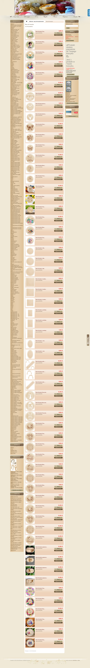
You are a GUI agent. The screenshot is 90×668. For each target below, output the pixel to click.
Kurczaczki (13, 301)
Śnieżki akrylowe (14, 360)
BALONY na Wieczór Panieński (16, 150)
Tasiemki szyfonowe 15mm (15, 423)
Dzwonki (12, 63)
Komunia (12, 28)
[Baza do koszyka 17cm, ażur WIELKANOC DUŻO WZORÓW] (30, 416)
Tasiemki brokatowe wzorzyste (16, 227)
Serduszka (12, 274)
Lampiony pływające (14, 141)
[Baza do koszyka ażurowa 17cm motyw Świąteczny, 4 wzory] (30, 117)
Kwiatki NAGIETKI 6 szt (15, 265)
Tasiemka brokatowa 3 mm (15, 214)
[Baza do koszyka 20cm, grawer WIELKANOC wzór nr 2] (30, 488)
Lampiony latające (14, 140)
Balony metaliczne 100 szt (15, 121)
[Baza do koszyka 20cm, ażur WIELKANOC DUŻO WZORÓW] (30, 405)
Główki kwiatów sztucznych (15, 46)
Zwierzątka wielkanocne (15, 58)
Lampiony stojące (14, 142)
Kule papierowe (13, 38)
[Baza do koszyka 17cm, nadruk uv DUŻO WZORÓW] (30, 240)
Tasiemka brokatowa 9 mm (15, 217)
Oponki (12, 62)
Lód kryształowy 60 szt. (15, 36)
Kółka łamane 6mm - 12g (15, 315)
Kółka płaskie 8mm (14, 312)
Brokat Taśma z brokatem (15, 193)
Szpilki (12, 184)
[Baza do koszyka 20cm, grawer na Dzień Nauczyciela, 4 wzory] (30, 199)
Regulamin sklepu (14, 450)
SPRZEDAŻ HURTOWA (15, 90)
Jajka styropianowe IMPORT (16, 57)
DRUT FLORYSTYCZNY (15, 70)
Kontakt (75, 18)
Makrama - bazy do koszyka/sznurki (36, 21)
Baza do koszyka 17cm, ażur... (41, 413)
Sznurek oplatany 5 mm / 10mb (16, 402)
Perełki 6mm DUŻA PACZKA (15, 373)
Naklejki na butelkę (14, 109)
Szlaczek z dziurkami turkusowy (74, 110)
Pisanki (12, 306)
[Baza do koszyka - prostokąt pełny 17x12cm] (30, 313)
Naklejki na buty (13, 143)
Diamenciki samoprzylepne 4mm (16, 196)
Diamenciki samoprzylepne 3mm (16, 203)
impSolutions (75, 660)
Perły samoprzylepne (14, 202)
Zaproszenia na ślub (14, 153)
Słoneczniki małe (13, 254)
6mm (11, 372)
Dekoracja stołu (13, 328)
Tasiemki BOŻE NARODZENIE (16, 436)
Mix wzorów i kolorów (14, 323)
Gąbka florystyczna (14, 69)
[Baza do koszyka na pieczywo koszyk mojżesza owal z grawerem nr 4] (30, 581)
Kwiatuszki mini (13, 248)
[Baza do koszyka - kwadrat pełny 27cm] (30, 282)
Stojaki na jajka (13, 81)
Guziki (12, 204)
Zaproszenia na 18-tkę (14, 331)
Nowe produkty (17, 456)
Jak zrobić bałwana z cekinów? (16, 542)
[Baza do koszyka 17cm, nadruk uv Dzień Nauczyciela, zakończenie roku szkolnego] (30, 622)
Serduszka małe (13, 276)
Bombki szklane (13, 173)
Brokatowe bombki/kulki (15, 181)
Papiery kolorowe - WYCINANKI (16, 440)
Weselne (12, 286)
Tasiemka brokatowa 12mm (15, 218)
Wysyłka (45, 18)
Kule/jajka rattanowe (14, 176)
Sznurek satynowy (14, 404)
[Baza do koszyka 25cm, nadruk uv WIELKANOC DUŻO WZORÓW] (30, 86)
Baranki (12, 305)
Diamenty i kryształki (14, 195)
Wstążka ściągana (14, 435)
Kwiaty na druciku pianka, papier (16, 348)
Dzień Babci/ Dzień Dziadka (15, 174)
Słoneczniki (13, 253)
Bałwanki (12, 233)
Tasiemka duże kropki (14, 415)
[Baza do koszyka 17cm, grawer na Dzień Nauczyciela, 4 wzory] (30, 209)
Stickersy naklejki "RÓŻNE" (15, 391)
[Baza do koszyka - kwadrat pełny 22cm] (30, 292)
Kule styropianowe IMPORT (15, 59)
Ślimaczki (12, 284)
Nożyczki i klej (13, 362)
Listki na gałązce (13, 259)
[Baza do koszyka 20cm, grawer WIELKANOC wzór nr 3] (30, 477)
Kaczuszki (12, 299)
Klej (11, 363)
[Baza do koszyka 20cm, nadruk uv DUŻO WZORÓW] (30, 230)
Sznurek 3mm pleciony (15, 394)
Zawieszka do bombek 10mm (16, 357)
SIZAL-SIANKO (13, 74)
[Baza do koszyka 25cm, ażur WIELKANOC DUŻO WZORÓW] (30, 395)
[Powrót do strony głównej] (26, 22)
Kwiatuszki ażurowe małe (15, 246)
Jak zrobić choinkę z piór (15, 507)
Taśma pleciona (13, 432)
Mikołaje (12, 237)
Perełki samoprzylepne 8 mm (16, 208)
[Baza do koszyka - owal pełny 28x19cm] (30, 354)
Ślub (11, 95)
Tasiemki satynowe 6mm (15, 93)
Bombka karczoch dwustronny (16, 498)
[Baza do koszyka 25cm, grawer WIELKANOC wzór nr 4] (30, 539)
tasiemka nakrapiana (14, 425)
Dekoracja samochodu (14, 132)
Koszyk (27, 18)
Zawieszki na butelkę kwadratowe (16, 111)
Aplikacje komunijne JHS (15, 29)
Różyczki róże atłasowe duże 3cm (17, 271)
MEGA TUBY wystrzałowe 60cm (16, 136)
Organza (12, 114)
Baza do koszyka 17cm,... (40, 31)
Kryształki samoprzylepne (15, 198)
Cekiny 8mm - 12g (14, 319)
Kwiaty (12, 177)
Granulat (12, 67)
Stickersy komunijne (14, 41)
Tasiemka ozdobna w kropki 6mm (16, 421)
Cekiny (12, 310)
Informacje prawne (14, 451)
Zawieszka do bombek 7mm (15, 359)
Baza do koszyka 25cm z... (40, 124)
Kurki (12, 309)
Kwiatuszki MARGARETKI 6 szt (16, 266)
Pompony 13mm (13, 350)
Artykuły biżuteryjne (14, 188)
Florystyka (12, 68)
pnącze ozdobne (14, 473)
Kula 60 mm (68, 94)
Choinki (12, 234)
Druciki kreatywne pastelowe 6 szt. (17, 342)
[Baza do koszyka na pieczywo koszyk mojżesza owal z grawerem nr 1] (30, 550)
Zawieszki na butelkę (14, 332)
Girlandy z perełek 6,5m (15, 32)
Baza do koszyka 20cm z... (40, 134)
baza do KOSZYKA (39, 43)
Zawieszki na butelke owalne (16, 112)
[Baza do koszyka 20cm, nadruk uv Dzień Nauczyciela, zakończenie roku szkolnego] (30, 632)
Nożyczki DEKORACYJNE (15, 364)
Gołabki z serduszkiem (15, 287)
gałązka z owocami (15, 484)
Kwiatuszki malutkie (14, 247)
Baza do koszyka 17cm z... (40, 144)
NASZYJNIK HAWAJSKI (15, 151)
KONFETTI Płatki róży (14, 101)
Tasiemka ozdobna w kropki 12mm (17, 416)
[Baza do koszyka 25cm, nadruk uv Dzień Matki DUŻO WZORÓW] (30, 612)
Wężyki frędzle (13, 290)
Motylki (12, 302)
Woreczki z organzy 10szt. (15, 129)
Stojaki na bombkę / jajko (15, 79)
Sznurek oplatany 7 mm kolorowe (16, 403)
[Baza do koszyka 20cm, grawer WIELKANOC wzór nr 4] (30, 467)
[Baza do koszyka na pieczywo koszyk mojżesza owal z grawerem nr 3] (30, 570)
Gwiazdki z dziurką (14, 236)
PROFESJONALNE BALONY (16, 120)
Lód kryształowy (13, 102)
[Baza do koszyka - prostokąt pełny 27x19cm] (30, 333)
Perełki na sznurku (14, 380)
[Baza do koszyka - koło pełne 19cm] (30, 251)
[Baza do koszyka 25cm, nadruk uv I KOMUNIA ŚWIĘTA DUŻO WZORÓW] (30, 55)
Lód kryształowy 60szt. (15, 104)
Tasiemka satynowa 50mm (15, 165)
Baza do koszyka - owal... (40, 340)
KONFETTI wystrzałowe (15, 135)
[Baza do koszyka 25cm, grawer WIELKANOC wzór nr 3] (30, 529)
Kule (11, 60)
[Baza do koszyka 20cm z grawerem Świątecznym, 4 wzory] (30, 168)
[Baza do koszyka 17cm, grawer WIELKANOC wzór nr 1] (30, 426)
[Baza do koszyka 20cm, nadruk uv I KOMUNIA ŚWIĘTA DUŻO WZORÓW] (30, 44)
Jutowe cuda (13, 183)
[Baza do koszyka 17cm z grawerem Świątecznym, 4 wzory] (30, 179)
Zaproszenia (13, 42)
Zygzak (12, 296)
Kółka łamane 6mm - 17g (15, 316)
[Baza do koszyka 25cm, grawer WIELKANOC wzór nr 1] (30, 508)
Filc (11, 343)
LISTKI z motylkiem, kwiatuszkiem (16, 267)
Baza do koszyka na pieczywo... (41, 557)
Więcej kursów (13, 550)
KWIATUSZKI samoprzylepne (16, 206)
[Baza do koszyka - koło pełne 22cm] (30, 261)
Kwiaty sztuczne (13, 43)
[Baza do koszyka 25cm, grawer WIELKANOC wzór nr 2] (30, 519)
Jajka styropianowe (14, 56)
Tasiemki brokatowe (14, 213)
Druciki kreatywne (14, 337)
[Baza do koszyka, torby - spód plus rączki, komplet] (30, 364)
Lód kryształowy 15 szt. (15, 35)
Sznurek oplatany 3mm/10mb (16, 405)
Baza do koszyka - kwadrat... (41, 289)
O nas (36, 18)
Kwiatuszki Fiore (13, 281)
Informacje (17, 444)
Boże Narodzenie (14, 61)
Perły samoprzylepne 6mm (15, 211)
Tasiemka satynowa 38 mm (15, 164)
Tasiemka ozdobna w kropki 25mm (17, 419)
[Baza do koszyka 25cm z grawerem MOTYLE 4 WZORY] (30, 127)
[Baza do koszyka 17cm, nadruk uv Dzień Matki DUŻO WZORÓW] (30, 591)
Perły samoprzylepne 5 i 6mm (16, 383)
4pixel (79, 660)
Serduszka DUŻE (14, 275)
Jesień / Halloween (14, 94)
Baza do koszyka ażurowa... (41, 93)
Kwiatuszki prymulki (14, 249)
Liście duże (13, 257)
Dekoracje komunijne (14, 30)
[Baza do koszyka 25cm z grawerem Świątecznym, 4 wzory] (30, 158)
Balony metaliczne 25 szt (15, 122)
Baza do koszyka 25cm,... (40, 52)
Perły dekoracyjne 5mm (15, 382)
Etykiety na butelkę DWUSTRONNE (17, 108)
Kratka (12, 413)
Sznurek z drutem (14, 401)
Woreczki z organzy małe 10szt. (16, 130)
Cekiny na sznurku (14, 311)
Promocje (72, 106)
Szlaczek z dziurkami (14, 291)
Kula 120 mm (68, 97)
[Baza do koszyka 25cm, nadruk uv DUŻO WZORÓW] (30, 220)
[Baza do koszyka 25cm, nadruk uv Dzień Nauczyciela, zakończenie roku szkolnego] (30, 642)
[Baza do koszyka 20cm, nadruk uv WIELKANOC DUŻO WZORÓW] (30, 75)
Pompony (12, 349)
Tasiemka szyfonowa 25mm (15, 424)
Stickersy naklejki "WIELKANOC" (16, 25)
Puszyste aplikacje (14, 352)
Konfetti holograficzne (14, 100)
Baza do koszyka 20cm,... (40, 41)
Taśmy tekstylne (13, 280)
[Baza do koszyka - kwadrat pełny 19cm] (30, 302)
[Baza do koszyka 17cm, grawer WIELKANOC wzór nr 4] (30, 457)
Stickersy (12, 389)
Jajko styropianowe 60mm (70, 101)
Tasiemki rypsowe (14, 434)
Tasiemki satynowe (14, 91)
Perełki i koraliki (13, 367)
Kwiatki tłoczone (13, 255)
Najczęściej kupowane (72, 78)
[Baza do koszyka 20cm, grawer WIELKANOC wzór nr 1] (30, 498)
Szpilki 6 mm (13, 187)
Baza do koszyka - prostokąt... (41, 309)
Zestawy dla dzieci (14, 361)
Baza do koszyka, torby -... (40, 361)
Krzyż (12, 308)
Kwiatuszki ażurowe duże (15, 245)
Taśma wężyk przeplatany (15, 433)
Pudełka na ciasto (14, 40)
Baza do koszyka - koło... (40, 248)
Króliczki (12, 300)
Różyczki (12, 250)
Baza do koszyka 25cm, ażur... (41, 392)
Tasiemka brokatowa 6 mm (15, 216)
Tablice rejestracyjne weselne (16, 134)
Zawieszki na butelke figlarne (16, 110)
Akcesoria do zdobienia (15, 191)
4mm (11, 371)
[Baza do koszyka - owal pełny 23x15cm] (30, 343)
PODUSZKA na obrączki (15, 144)
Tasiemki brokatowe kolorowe (16, 215)
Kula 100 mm (68, 92)
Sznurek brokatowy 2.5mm (15, 395)
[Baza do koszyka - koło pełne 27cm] (30, 271)
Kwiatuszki (12, 243)
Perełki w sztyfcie (14, 388)
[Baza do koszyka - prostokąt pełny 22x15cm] (30, 323)
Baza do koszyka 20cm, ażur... (41, 402)
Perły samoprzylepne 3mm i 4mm (16, 384)
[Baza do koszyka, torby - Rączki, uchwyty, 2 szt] (30, 374)
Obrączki (12, 288)
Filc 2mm (12, 347)
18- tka (12, 326)
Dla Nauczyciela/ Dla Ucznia (15, 84)
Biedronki (12, 298)
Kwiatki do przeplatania (15, 244)
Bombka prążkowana (14, 496)
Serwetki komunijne (14, 37)
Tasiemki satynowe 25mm (15, 92)
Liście (12, 256)
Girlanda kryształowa (14, 39)
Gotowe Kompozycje (14, 441)
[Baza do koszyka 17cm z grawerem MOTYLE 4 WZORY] (30, 148)
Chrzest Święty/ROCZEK (15, 172)
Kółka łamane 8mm (14, 317)
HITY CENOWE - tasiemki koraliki (16, 82)
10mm (12, 368)
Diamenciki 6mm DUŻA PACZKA (16, 379)
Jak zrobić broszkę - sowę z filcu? (16, 526)
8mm (11, 374)
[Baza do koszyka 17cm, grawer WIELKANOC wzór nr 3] (30, 447)
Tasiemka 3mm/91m (14, 156)
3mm (11, 370)
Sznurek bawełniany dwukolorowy (16, 409)
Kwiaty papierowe (14, 207)
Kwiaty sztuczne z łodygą (15, 47)
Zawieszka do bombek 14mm (16, 358)
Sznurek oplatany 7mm (15, 399)
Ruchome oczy (13, 353)
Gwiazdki (12, 235)
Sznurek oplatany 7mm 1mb (15, 400)
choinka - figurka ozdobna (16, 487)
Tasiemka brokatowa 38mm (15, 222)
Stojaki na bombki (14, 80)
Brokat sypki (13, 192)
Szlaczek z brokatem (14, 285)
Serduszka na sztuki (14, 277)
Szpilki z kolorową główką (15, 185)
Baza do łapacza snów (14, 51)
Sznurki (12, 393)
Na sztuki (12, 260)
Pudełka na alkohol (14, 145)
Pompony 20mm (13, 351)
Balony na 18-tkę (14, 327)
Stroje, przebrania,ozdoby (15, 152)
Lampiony (12, 139)
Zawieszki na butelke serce (15, 113)
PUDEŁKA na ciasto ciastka (15, 146)
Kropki (12, 414)
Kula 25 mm (68, 100)
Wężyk (12, 295)
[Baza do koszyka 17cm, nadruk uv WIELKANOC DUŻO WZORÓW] (30, 65)
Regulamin (65, 18)
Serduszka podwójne (14, 278)
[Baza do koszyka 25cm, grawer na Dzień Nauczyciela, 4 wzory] (30, 189)
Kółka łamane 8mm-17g (15, 318)
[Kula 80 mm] (68, 89)
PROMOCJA (13, 83)
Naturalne (12, 182)
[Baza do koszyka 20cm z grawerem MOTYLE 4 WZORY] (30, 137)
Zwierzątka (13, 297)
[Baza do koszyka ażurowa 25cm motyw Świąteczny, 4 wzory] (30, 96)
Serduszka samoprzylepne (15, 212)
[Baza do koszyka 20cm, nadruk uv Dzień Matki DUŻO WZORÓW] (30, 601)
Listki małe (12, 258)
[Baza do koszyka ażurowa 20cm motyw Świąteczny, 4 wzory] (30, 106)
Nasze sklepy (13, 453)
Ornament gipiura (14, 289)
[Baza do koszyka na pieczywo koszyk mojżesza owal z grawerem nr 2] (30, 560)
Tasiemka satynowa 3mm (15, 155)
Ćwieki (12, 194)
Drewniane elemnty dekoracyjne (16, 53)
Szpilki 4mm (13, 186)
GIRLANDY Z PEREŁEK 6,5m (16, 99)
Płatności (55, 18)
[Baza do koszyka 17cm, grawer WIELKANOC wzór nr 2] (30, 436)
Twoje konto (16, 18)
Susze (12, 175)
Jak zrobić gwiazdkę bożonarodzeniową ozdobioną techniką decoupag (16, 547)
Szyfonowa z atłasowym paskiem (16, 422)
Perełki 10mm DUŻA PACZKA (16, 369)
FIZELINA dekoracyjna (14, 71)
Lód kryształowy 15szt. (15, 103)
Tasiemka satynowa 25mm (15, 162)
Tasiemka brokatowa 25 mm (15, 219)
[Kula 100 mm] (68, 83)
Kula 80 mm (68, 93)
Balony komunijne (14, 31)
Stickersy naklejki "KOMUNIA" (16, 390)
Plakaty (12, 115)
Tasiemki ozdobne (14, 412)
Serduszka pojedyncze (15, 279)
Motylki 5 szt (13, 268)
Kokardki (12, 239)
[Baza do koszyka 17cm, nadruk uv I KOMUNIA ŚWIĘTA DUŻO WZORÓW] (30, 34)
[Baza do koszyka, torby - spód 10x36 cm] (30, 385)
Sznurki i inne (13, 52)
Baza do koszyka (14, 50)
